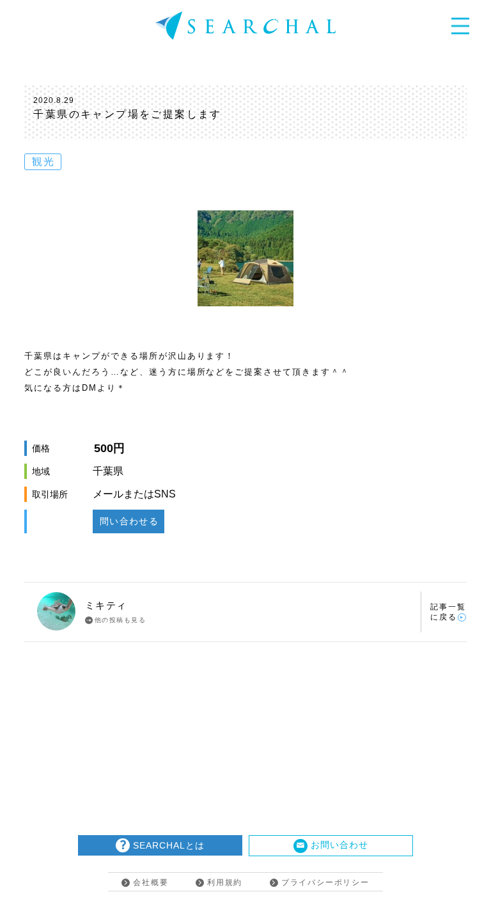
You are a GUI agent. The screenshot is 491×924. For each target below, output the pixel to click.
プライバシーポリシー (325, 882)
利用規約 (224, 882)
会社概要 (150, 882)
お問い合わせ (339, 845)
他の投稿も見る (120, 619)
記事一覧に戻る (448, 612)
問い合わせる (129, 521)
